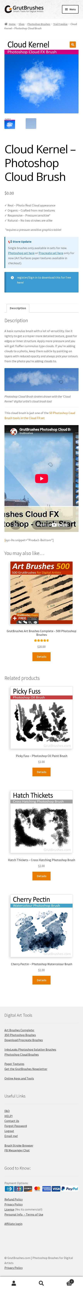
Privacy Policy (13, 1204)
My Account (14, 1283)
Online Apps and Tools (19, 1078)
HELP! (8, 1116)
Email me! (11, 1136)
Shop (22, 24)
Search (41, 1283)
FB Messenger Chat (17, 1150)
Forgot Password (15, 1126)
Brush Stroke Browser (18, 1145)
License (9, 1209)
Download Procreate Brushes (23, 1040)
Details (41, 656)
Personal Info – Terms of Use (23, 1214)
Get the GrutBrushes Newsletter (25, 1069)
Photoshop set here (21, 253)
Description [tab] (18, 308)
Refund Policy (13, 1199)
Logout (9, 1131)
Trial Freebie (60, 24)
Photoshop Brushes (38, 24)
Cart (63, 1280)
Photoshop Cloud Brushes (21, 1054)
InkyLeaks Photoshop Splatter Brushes (30, 1049)
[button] (73, 44)
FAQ (7, 1111)
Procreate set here (51, 253)
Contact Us (11, 1121)
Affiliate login (13, 1224)
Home (12, 24)
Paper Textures (14, 1064)
